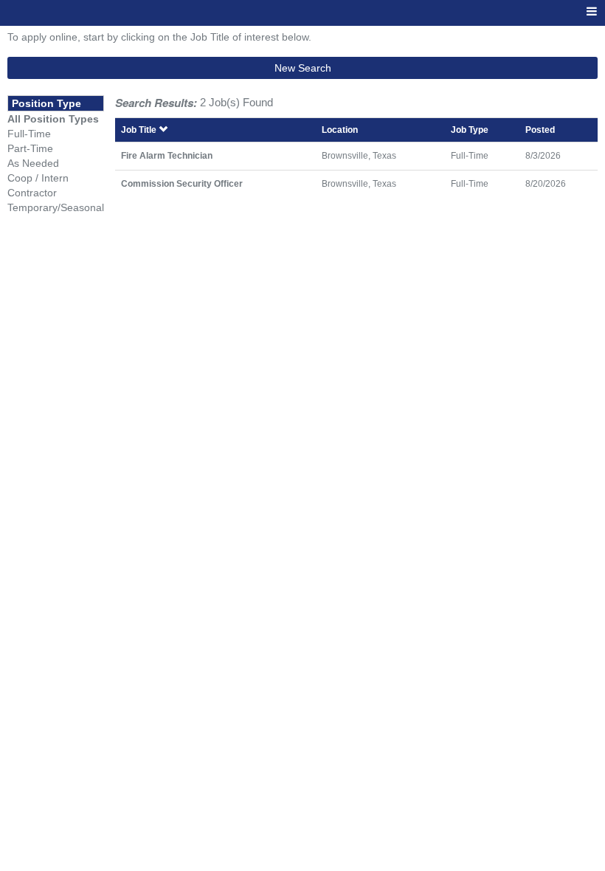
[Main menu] (591, 12)
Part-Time (30, 148)
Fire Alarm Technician (166, 155)
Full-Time (29, 134)
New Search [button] (302, 68)
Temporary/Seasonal (55, 207)
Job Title (140, 129)
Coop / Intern (38, 178)
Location (340, 129)
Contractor (32, 193)
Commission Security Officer (182, 183)
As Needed (33, 163)
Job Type (469, 129)
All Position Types (53, 119)
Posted (540, 129)
